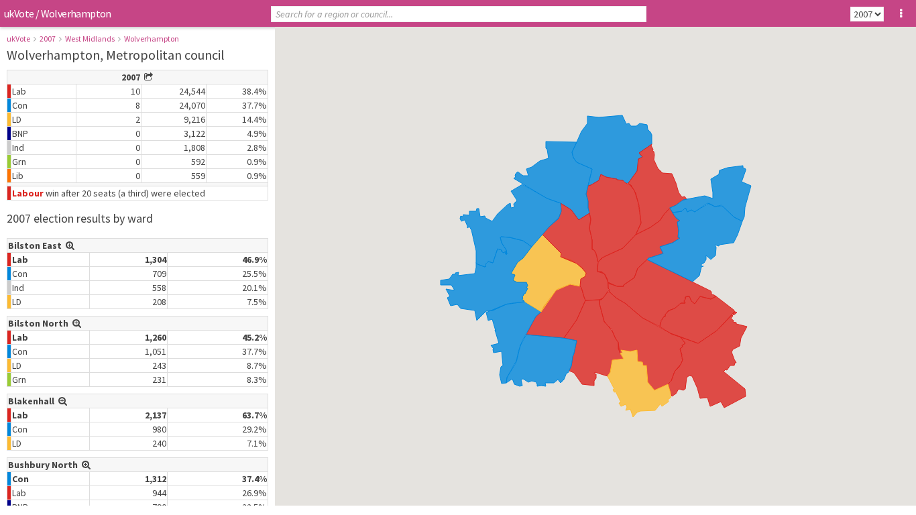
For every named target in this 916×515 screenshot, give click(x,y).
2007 (48, 39)
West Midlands (90, 39)
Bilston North (40, 323)
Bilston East (37, 245)
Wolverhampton (151, 39)
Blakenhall (33, 401)
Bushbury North (45, 465)
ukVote (19, 13)
